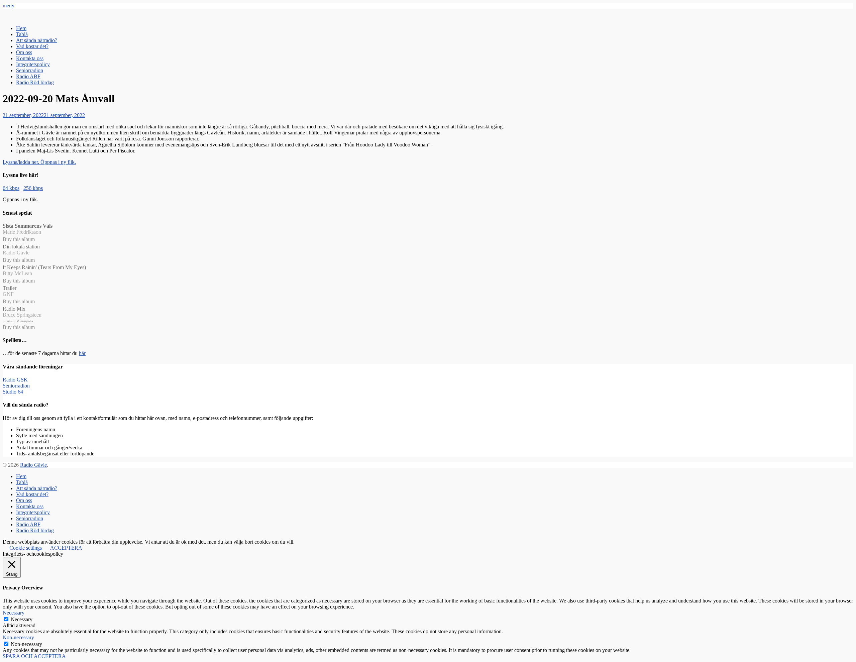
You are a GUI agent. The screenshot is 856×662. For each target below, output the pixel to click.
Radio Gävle (33, 465)
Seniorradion (29, 70)
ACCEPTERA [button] (66, 548)
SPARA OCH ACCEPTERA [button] (34, 656)
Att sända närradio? (36, 40)
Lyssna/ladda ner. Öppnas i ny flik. (39, 162)
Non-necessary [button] (18, 637)
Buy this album (19, 239)
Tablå (22, 34)
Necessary (21, 619)
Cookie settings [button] (25, 548)
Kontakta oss (29, 58)
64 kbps (11, 188)
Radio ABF (28, 76)
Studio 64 (13, 392)
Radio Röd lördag (35, 82)
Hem (21, 28)
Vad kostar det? (32, 46)
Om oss (24, 52)
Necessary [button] (13, 613)
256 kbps (33, 188)
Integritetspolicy (33, 64)
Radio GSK (15, 379)
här (82, 353)
